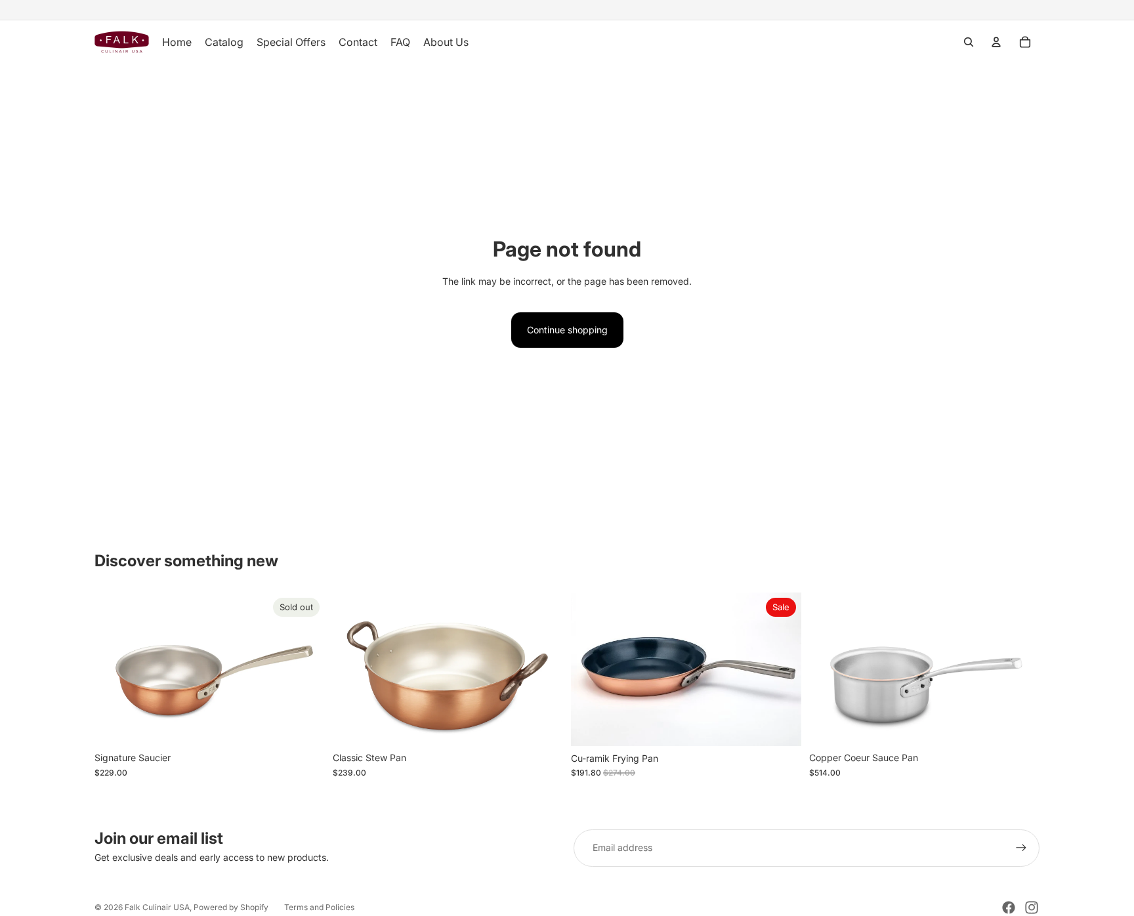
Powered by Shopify (231, 907)
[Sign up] (1021, 847)
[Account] (996, 42)
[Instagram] (1032, 907)
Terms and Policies (319, 907)
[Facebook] (1009, 907)
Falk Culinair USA (157, 907)
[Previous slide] (114, 669)
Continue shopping (567, 329)
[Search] (968, 42)
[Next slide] (305, 669)
